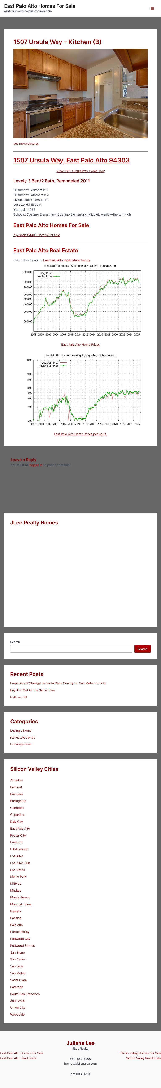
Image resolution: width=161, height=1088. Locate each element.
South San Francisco (25, 994)
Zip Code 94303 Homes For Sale (36, 235)
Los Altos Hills (20, 863)
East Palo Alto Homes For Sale (39, 6)
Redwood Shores (22, 946)
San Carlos (18, 959)
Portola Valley (19, 932)
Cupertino (17, 815)
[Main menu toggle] (152, 8)
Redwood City (20, 939)
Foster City (18, 835)
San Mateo (18, 973)
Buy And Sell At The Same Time (32, 690)
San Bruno (17, 953)
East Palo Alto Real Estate (45, 250)
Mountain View (20, 904)
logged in (36, 465)
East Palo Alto (20, 828)
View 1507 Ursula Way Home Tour (81, 171)
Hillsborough (19, 849)
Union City (17, 1008)
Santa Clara (18, 980)
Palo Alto (16, 925)
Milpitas (15, 890)
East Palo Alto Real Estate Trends (66, 260)
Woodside (17, 1014)
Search (15, 642)
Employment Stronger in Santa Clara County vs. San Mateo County (58, 683)
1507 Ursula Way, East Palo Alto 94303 (71, 160)
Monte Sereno (20, 897)
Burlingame (18, 801)
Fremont (16, 842)
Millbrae (15, 883)
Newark (15, 911)
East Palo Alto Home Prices (80, 345)
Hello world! (18, 697)
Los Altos (17, 856)
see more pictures (26, 143)
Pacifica (15, 918)
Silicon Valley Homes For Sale (140, 1053)
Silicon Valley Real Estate (143, 1058)
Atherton (16, 780)
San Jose (16, 966)
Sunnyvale (17, 1001)
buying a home (20, 730)
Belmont (16, 787)
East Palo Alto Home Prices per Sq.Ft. (80, 434)
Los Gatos (17, 870)
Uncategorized (20, 744)
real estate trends (22, 737)
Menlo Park (18, 877)
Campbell (17, 808)
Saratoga (16, 987)
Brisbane (16, 794)
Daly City (16, 822)
